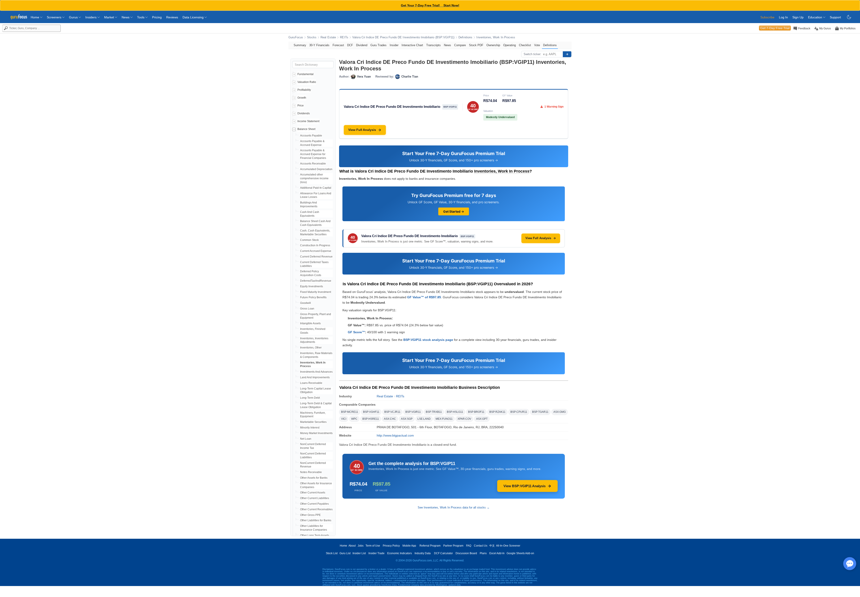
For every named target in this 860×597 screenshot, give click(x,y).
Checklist (525, 45)
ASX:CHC (390, 418)
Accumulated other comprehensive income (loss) (314, 178)
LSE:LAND (424, 418)
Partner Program (453, 545)
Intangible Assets (310, 323)
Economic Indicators (399, 553)
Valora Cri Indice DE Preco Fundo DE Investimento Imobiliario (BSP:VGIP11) (403, 37)
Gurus (74, 17)
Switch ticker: (532, 54)
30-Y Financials (319, 45)
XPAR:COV (464, 418)
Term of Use (373, 545)
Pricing (157, 17)
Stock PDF (476, 45)
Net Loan (305, 438)
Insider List (359, 553)
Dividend (361, 45)
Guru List (345, 553)
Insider (394, 45)
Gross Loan (307, 308)
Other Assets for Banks (313, 477)
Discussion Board (466, 553)
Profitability (304, 89)
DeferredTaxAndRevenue (315, 280)
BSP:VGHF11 (371, 411)
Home (35, 17)
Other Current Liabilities (314, 498)
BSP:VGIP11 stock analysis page (428, 340)
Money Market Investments (316, 433)
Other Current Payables (314, 503)
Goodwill (305, 303)
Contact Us (480, 545)
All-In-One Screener (508, 545)
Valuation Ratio (306, 82)
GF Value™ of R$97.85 (424, 297)
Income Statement (308, 121)
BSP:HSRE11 (370, 418)
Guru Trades (378, 45)
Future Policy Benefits (313, 297)
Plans (483, 553)
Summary (300, 45)
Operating (509, 45)
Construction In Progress (315, 245)
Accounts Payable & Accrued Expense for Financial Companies (313, 154)
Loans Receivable (311, 383)
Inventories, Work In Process (495, 37)
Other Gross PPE (310, 515)
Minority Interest (309, 427)
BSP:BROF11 (476, 411)
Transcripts (433, 45)
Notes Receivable (311, 472)
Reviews (172, 17)
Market (109, 17)
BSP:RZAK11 (497, 411)
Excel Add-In (497, 553)
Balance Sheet (306, 129)
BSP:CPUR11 (518, 411)
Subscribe (767, 17)
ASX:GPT (482, 418)
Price (300, 105)
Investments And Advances (316, 371)
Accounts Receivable (313, 163)
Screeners (54, 17)
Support (835, 17)
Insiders (91, 17)
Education (815, 17)
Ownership (493, 45)
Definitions (465, 37)
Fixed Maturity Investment (315, 292)
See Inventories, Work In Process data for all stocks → (454, 507)
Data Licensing (193, 17)
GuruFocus (295, 37)
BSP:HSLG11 (455, 411)
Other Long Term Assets (314, 535)
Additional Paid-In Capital (315, 187)
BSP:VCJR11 (392, 411)
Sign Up (798, 17)
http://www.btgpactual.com (395, 435)
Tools (141, 17)
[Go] (567, 54)
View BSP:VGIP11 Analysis (524, 486)
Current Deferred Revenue (316, 256)
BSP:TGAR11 (540, 411)
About (352, 545)
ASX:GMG (559, 411)
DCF (350, 45)
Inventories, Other (311, 347)
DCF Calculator (443, 553)
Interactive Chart (412, 45)
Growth (301, 97)
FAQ (468, 545)
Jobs (360, 545)
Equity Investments (311, 286)
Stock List (332, 553)
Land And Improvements (315, 377)
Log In (783, 17)
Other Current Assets (312, 492)
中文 (492, 545)
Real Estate (328, 37)
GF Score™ (356, 332)
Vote (537, 45)
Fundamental (305, 74)
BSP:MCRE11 (349, 411)
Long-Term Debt (310, 397)
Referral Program (430, 545)
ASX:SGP (407, 418)
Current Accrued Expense (315, 251)
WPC (354, 418)
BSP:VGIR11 (413, 411)
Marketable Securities (313, 422)
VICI (343, 418)
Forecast (338, 45)
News (126, 17)
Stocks (311, 37)
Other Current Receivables (316, 509)
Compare (460, 45)
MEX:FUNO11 (444, 418)
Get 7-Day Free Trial (774, 28)
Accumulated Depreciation (316, 169)
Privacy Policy (391, 545)
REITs (344, 37)
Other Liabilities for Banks (315, 520)
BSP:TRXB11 (434, 411)
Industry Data (423, 553)
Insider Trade (376, 553)
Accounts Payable (311, 135)
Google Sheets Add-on (520, 553)
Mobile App (409, 545)
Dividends (303, 113)
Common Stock (309, 240)
